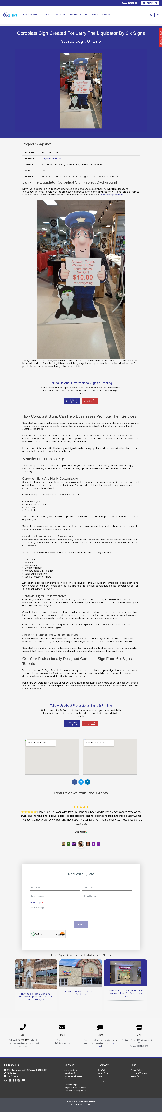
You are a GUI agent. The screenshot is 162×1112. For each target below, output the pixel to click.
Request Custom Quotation (75, 1088)
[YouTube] (23, 1080)
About (100, 1076)
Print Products (69, 1079)
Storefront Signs (70, 1070)
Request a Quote (73, 400)
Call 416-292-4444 (91, 401)
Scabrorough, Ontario (111, 194)
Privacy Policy (136, 1070)
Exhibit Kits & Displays (73, 1076)
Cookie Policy (136, 1076)
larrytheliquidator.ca (52, 158)
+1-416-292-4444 (13, 1073)
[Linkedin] (10, 1080)
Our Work (101, 1070)
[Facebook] (14, 1080)
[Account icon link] (158, 15)
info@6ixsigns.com (14, 1076)
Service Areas (103, 1073)
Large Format (69, 1073)
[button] (150, 3)
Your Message (35, 903)
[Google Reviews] (5, 1080)
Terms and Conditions (139, 1073)
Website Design (70, 1085)
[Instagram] (18, 1080)
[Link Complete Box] (36, 985)
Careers (101, 1079)
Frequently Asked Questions (75, 1091)
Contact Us (102, 1082)
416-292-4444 (133, 3)
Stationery (68, 1082)
